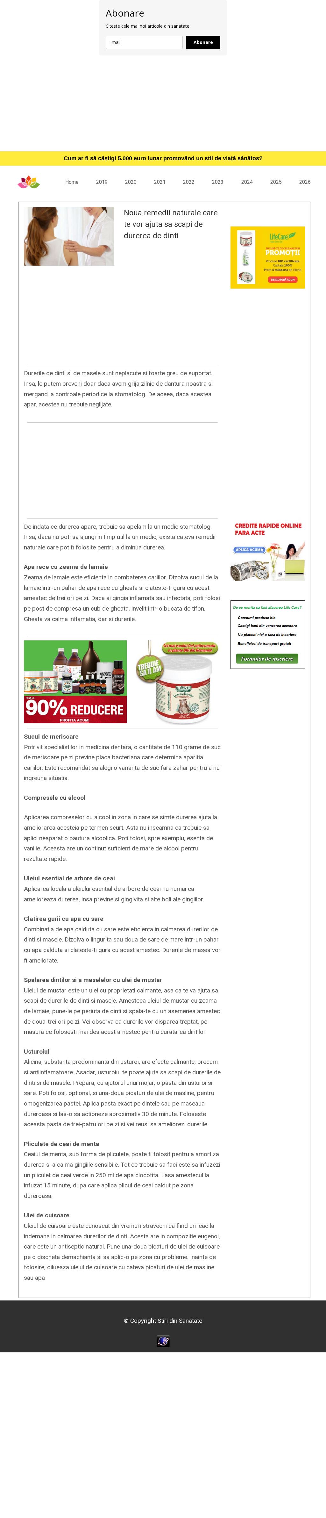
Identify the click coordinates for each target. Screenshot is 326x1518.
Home (72, 182)
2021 (160, 182)
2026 (305, 182)
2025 (276, 182)
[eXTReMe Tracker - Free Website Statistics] (163, 1340)
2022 (189, 182)
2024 (247, 182)
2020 (131, 182)
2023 (217, 182)
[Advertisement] (163, 103)
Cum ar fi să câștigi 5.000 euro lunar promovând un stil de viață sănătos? (163, 158)
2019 (102, 182)
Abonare (203, 42)
